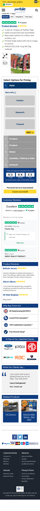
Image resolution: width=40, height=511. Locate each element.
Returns (6, 461)
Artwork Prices (8, 476)
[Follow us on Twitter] (20, 437)
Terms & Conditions (28, 473)
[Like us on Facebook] (14, 437)
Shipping (6, 459)
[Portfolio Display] (20, 10)
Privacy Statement (28, 479)
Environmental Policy (29, 461)
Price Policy (25, 476)
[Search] (36, 10)
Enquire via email (19, 192)
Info (12, 17)
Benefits (6, 17)
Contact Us (7, 456)
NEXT (29, 132)
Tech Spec (28, 17)
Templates (19, 17)
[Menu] (3, 10)
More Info (9, 92)
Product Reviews (9, 26)
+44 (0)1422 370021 (15, 2)
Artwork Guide (8, 473)
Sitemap (6, 464)
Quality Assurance (28, 464)
